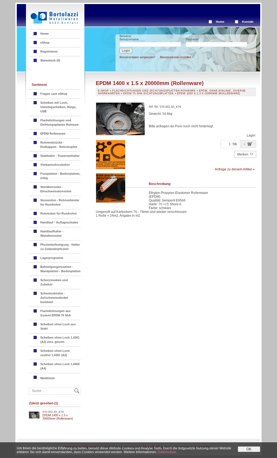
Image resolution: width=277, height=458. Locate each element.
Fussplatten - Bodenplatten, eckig (60, 176)
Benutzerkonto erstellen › (176, 57)
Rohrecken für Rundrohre (58, 213)
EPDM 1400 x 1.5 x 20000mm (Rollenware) (57, 417)
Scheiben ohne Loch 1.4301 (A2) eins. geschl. (60, 339)
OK (249, 449)
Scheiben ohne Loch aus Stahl (58, 326)
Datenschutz (167, 452)
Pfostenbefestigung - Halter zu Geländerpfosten (60, 247)
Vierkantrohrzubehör (55, 164)
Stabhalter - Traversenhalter (60, 155)
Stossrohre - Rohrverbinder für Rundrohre (59, 202)
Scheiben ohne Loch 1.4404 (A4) (60, 366)
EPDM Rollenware (52, 133)
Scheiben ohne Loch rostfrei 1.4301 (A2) (55, 353)
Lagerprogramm (51, 257)
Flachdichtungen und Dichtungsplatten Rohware (59, 122)
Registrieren (49, 51)
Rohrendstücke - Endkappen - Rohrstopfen (58, 144)
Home (220, 21)
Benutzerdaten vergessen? (137, 57)
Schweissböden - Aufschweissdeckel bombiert (54, 298)
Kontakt (247, 21)
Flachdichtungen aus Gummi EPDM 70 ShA (55, 313)
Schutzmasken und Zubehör (54, 282)
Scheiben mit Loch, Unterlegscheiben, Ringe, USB (58, 107)
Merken (243, 154)
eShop (45, 42)
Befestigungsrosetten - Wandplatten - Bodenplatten (60, 269)
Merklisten (48, 378)
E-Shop (103, 90)
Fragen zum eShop (53, 93)
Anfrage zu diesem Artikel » (235, 169)
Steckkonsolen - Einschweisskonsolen (55, 189)
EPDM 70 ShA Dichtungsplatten (148, 93)
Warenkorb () (50, 60)
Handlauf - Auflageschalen (59, 222)
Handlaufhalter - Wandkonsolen (51, 233)
